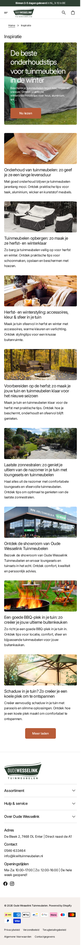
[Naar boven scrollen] (73, 940)
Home (11, 25)
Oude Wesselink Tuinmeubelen (31, 905)
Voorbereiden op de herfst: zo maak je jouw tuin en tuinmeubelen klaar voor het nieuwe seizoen (35, 390)
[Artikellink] (39, 148)
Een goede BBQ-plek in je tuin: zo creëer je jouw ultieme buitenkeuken (35, 616)
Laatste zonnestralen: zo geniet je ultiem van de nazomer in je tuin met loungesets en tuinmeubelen (35, 468)
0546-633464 (14, 850)
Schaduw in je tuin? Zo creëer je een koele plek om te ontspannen (35, 688)
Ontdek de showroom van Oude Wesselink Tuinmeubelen (32, 543)
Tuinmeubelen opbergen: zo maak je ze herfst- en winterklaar (36, 243)
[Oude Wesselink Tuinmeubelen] (23, 12)
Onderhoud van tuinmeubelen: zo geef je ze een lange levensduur (33, 171)
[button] (8, 12)
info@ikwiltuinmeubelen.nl (23, 856)
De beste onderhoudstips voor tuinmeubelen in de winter (38, 66)
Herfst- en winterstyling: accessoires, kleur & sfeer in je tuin (36, 316)
